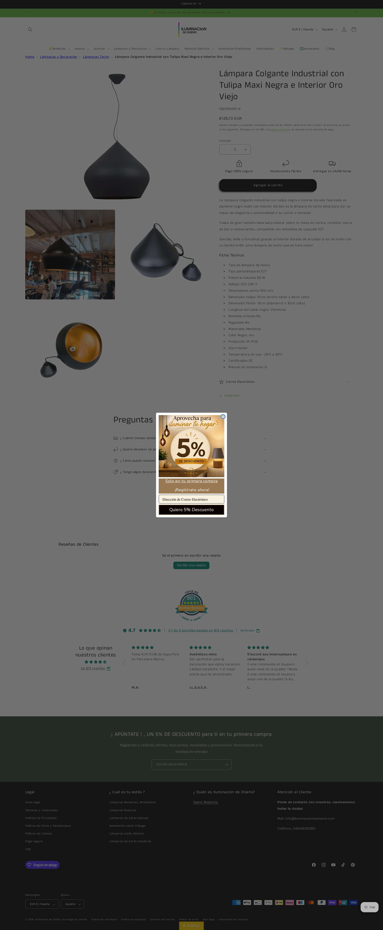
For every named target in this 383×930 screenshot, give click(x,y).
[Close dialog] (223, 416)
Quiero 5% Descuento (191, 510)
